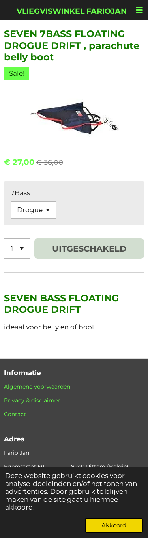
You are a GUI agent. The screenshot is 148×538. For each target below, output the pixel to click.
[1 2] (17, 248)
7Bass (20, 193)
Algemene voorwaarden (37, 386)
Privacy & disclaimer (32, 400)
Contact (15, 414)
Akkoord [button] (113, 525)
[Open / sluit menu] (139, 10)
